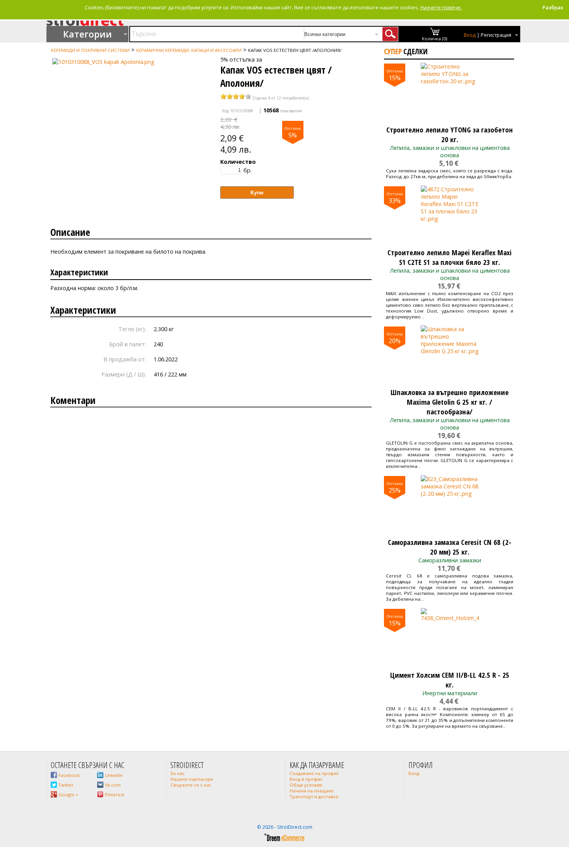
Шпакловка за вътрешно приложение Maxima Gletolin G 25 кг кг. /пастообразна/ (450, 401)
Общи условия (306, 785)
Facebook (69, 775)
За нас (177, 773)
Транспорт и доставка (314, 796)
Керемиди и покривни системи (90, 50)
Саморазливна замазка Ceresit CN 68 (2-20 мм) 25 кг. (449, 547)
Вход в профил (306, 779)
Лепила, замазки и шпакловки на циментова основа (450, 151)
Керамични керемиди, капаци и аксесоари (189, 50)
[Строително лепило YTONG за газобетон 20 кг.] (449, 92)
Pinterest (114, 794)
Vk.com (113, 785)
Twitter (66, 785)
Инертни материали (449, 693)
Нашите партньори (191, 779)
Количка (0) (434, 38)
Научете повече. (441, 7)
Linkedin (114, 775)
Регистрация (496, 35)
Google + (68, 794)
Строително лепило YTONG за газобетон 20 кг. (449, 134)
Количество (238, 161)
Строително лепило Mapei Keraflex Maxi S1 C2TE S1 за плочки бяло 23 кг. (449, 257)
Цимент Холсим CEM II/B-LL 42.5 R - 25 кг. (449, 679)
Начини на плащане (312, 791)
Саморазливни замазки (449, 560)
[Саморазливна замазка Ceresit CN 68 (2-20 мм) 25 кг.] (449, 504)
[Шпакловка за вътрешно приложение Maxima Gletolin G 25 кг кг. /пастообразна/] (449, 354)
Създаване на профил (314, 773)
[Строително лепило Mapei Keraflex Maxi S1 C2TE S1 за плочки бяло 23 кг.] (449, 215)
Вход (470, 35)
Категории (87, 34)
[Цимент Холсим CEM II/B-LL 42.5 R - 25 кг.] (449, 637)
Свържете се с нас (190, 785)
